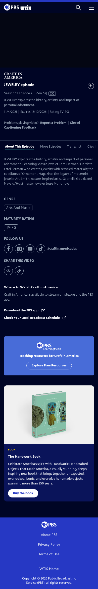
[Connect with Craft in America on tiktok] (40, 248)
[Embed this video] (8, 270)
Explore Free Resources (49, 365)
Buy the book (23, 493)
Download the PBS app (21, 310)
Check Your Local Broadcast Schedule (32, 318)
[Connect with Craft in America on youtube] (30, 248)
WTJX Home (49, 569)
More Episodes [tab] (50, 147)
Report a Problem (53, 123)
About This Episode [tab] (19, 147)
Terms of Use (49, 554)
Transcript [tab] (74, 147)
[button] (78, 7)
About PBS (49, 535)
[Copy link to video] (19, 270)
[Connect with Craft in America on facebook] (8, 248)
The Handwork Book (24, 456)
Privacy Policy (49, 544)
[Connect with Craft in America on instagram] (19, 248)
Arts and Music (18, 208)
